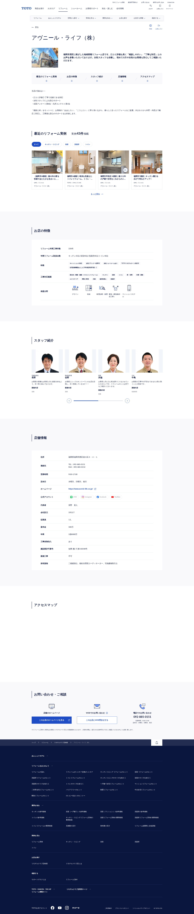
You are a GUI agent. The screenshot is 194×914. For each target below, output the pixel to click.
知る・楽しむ (107, 8)
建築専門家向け (133, 2)
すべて (36, 144)
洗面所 (76, 144)
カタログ (51, 8)
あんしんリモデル (38, 756)
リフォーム (63, 8)
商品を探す (39, 8)
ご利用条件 (108, 908)
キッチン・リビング (52, 144)
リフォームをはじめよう (40, 766)
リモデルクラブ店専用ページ (77, 889)
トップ (34, 742)
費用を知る (36, 805)
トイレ (87, 144)
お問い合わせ (145, 2)
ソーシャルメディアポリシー (141, 908)
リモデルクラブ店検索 (61, 742)
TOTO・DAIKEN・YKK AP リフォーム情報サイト (41, 891)
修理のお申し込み (158, 2)
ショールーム (76, 8)
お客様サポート (92, 8)
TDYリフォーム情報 (118, 2)
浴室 (66, 144)
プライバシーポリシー (122, 908)
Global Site (171, 2)
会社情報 (120, 8)
